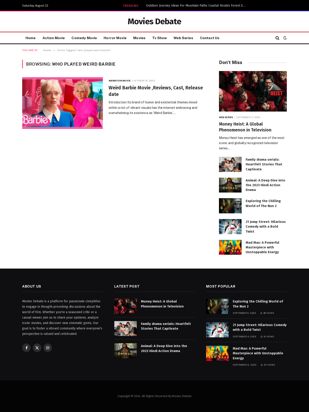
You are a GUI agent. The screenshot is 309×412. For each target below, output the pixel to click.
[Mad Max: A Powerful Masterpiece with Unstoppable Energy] (230, 247)
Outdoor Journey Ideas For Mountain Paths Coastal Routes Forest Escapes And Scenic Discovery (197, 5)
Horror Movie (115, 38)
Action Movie (54, 38)
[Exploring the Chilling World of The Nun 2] (230, 205)
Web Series (183, 38)
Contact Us (210, 38)
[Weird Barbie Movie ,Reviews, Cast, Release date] (62, 103)
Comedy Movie (84, 38)
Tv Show (159, 38)
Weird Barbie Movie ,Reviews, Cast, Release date (156, 91)
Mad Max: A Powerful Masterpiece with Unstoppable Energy (262, 247)
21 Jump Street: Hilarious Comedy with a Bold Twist (266, 226)
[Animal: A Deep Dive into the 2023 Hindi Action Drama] (230, 185)
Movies (139, 38)
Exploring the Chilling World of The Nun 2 (263, 203)
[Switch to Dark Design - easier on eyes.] (284, 38)
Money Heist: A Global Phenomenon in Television (245, 127)
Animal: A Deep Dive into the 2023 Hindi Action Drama (265, 185)
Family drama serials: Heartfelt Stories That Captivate (264, 164)
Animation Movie (120, 80)
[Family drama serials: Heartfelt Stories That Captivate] (230, 164)
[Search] (277, 38)
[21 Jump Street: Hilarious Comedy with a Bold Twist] (230, 226)
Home (31, 38)
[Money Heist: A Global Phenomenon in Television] (253, 91)
